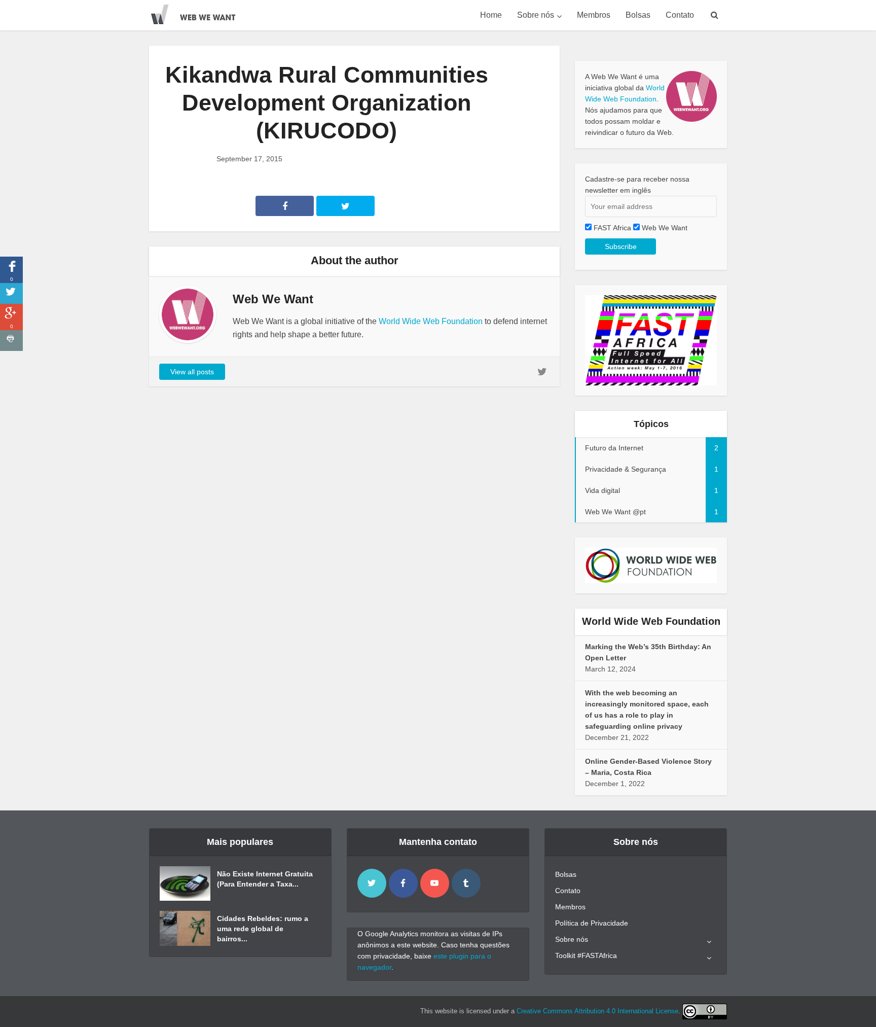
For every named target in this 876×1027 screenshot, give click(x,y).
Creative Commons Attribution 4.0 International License (597, 1011)
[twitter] (371, 883)
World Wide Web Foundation (431, 321)
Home (491, 15)
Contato (680, 15)
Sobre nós (535, 15)
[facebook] (403, 883)
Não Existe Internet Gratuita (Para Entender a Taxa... (265, 879)
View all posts (192, 372)
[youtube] (434, 883)
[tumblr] (466, 883)
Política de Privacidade (591, 923)
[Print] (11, 340)
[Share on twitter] (11, 293)
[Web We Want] (199, 12)
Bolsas (638, 15)
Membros (593, 15)
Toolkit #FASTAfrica (586, 955)
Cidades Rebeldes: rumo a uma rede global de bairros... (262, 928)
